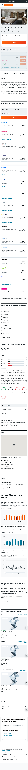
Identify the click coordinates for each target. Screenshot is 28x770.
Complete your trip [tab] (7, 725)
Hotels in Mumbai (7, 737)
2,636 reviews (16, 30)
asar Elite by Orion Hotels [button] (6, 631)
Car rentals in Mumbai (8, 735)
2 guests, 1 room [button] (6, 39)
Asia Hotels (15, 765)
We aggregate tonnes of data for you (10, 756)
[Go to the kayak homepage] (8, 5)
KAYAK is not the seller (7, 754)
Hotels (10, 765)
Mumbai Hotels (12, 767)
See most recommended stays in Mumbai (22, 669)
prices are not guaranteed (6, 750)
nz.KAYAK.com (5, 765)
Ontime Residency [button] (5, 659)
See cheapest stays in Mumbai (22, 642)
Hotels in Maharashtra (4, 767)
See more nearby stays (22, 614)
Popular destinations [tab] (18, 725)
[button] (26, 1)
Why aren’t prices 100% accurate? (9, 759)
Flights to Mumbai (7, 733)
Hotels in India (21, 765)
